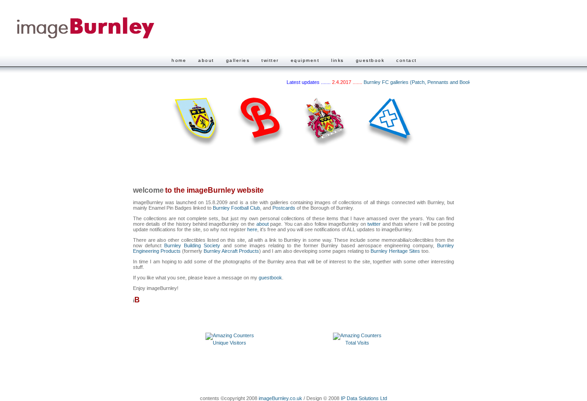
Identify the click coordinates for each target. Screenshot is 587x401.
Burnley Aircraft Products (231, 251)
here (252, 229)
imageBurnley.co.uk (280, 398)
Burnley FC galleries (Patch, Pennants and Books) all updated (428, 82)
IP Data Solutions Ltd (364, 398)
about (206, 60)
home (179, 60)
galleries (238, 60)
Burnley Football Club (236, 208)
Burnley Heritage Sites (395, 251)
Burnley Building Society (192, 245)
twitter (270, 60)
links (337, 60)
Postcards (283, 208)
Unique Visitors (229, 342)
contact (406, 60)
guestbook (370, 60)
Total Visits (357, 342)
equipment (305, 60)
